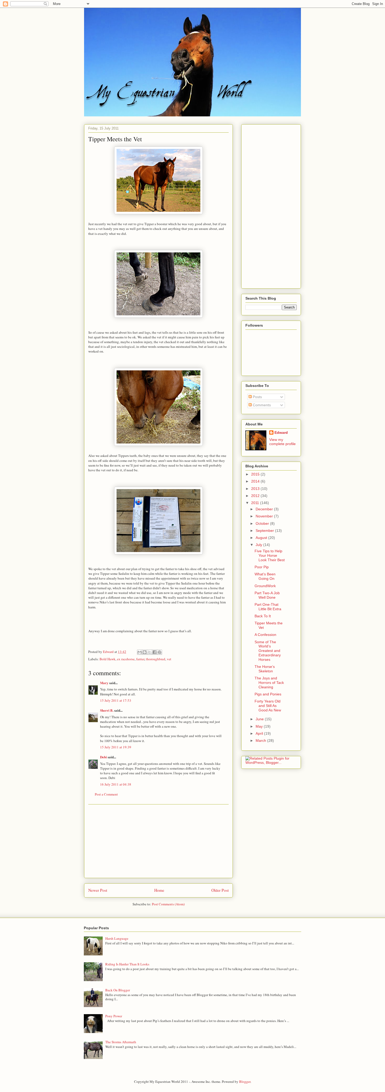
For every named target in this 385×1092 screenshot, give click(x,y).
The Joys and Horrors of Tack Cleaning (269, 682)
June (260, 719)
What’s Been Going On (265, 576)
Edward (281, 432)
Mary (104, 682)
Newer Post (97, 890)
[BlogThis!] (144, 652)
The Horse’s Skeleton (265, 668)
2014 (256, 481)
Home (159, 890)
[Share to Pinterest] (159, 652)
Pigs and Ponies (268, 694)
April (260, 733)
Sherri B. (106, 710)
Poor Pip (262, 567)
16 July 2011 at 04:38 (115, 784)
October (263, 523)
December (265, 509)
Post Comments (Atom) (168, 904)
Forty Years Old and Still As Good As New (268, 705)
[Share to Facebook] (154, 652)
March (261, 740)
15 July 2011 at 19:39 (115, 747)
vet (169, 659)
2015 (256, 474)
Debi (103, 756)
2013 (256, 488)
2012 (256, 496)
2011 (255, 503)
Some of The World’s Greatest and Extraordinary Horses (268, 651)
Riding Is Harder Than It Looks (127, 964)
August (262, 538)
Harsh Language (116, 938)
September (265, 530)
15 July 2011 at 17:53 (115, 700)
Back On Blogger (117, 990)
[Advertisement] (158, 841)
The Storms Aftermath (120, 1042)
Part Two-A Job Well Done (267, 595)
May (260, 726)
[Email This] (139, 652)
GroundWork (265, 586)
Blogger (244, 1081)
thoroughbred (155, 659)
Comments (261, 405)
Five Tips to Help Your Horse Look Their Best (270, 555)
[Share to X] (149, 652)
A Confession (265, 635)
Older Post (220, 890)
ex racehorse (126, 659)
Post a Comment (106, 794)
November (265, 516)
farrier (140, 659)
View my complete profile (282, 441)
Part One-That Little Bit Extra (268, 606)
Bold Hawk (108, 659)
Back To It (263, 616)
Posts (257, 397)
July (259, 545)
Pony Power (113, 1016)
